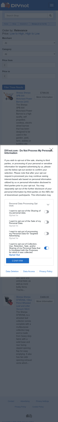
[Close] (52, 151)
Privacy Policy (45, 271)
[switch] (46, 211)
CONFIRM (17, 261)
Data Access (29, 271)
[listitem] (29, 204)
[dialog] (29, 211)
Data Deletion (12, 271)
